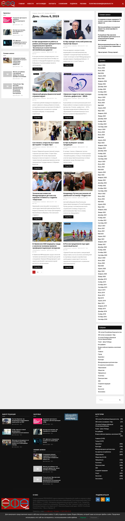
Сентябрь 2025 (102, 94)
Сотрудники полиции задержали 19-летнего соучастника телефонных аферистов (19, 61)
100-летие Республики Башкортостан (110, 332)
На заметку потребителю (106, 365)
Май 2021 (101, 233)
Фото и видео (41, 3)
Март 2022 (101, 207)
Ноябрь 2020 (102, 250)
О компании (63, 3)
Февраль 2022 (102, 209)
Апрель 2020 (102, 268)
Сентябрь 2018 (102, 319)
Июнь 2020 (101, 263)
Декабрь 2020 (102, 247)
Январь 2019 (102, 308)
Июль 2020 (101, 260)
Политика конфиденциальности (101, 3)
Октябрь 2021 (102, 220)
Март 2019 (101, 303)
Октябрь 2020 (102, 252)
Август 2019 (101, 290)
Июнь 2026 (101, 70)
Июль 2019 (101, 292)
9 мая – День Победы (105, 342)
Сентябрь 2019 (102, 287)
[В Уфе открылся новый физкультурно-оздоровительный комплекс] (6, 432)
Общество (36, 73)
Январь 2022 (102, 212)
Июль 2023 (101, 164)
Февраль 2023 (102, 177)
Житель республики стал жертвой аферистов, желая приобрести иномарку (19, 74)
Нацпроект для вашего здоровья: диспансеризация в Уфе (20, 20)
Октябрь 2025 (102, 92)
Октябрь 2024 (102, 124)
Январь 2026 (102, 84)
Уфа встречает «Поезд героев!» (108, 52)
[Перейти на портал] (71, 420)
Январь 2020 (102, 276)
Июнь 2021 (101, 231)
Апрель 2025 (102, 108)
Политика (101, 375)
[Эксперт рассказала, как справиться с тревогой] (7, 32)
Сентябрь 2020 (102, 255)
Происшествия (102, 378)
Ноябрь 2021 (102, 217)
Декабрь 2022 (102, 183)
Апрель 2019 (102, 300)
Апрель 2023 (102, 172)
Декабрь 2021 (102, 215)
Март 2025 (101, 110)
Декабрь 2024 (102, 118)
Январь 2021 (102, 244)
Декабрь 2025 (102, 86)
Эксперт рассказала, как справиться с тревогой (19, 31)
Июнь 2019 (41, 13)
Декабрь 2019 (102, 279)
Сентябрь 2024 (102, 127)
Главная (22, 3)
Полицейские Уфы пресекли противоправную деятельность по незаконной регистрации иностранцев (18, 88)
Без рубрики (102, 344)
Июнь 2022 (101, 199)
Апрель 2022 (102, 204)
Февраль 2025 (102, 113)
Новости (30, 3)
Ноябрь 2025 (102, 89)
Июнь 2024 (101, 134)
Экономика (67, 223)
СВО (99, 381)
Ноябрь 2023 (102, 153)
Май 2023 (101, 169)
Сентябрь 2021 (102, 223)
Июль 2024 (101, 132)
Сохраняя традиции (104, 383)
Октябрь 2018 (102, 316)
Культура (67, 21)
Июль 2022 (101, 196)
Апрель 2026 (102, 76)
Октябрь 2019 (102, 284)
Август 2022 (101, 193)
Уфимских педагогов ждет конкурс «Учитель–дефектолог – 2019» (77, 95)
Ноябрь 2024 (102, 121)
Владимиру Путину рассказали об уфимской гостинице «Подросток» (77, 194)
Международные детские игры (46, 173)
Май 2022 (101, 201)
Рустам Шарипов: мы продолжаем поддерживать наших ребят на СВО (20, 420)
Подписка (73, 3)
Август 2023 (101, 161)
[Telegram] (108, 499)
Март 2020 (101, 271)
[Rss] (103, 499)
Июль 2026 (101, 68)
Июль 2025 (101, 100)
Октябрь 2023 (102, 156)
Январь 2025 (102, 116)
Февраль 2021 (102, 242)
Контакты (52, 3)
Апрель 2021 (102, 236)
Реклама (83, 3)
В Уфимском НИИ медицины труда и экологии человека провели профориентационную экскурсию (46, 246)
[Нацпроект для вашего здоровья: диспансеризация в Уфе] (7, 20)
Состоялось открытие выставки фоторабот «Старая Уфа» (45, 144)
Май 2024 (101, 137)
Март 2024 (101, 143)
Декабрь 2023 (102, 151)
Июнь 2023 (101, 167)
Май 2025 (101, 105)
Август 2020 (101, 258)
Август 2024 (101, 129)
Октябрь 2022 (102, 188)
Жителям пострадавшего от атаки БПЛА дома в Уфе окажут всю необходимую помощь (20, 443)
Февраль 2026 (102, 81)
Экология (101, 389)
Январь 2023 (102, 180)
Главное (36, 173)
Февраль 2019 (102, 306)
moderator (43, 52)
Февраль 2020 (102, 274)
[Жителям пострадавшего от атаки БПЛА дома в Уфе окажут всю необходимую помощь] (6, 442)
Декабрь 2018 (102, 311)
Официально (102, 373)
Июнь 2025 (101, 102)
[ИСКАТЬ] (120, 400)
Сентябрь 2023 (102, 159)
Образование (68, 73)
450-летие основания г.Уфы (106, 335)
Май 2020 (101, 266)
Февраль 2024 (102, 145)
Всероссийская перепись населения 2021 (108, 434)
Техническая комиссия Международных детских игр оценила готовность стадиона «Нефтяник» (44, 196)
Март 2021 (101, 239)
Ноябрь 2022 (102, 185)
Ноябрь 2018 (102, 314)
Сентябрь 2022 (102, 191)
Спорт (56, 173)
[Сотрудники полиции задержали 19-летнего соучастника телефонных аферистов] (7, 60)
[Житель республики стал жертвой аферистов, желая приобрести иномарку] (7, 74)
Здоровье (36, 223)
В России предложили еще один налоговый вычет (76, 245)
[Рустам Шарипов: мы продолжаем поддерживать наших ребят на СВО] (6, 421)
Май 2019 (101, 298)
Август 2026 (101, 65)
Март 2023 (101, 175)
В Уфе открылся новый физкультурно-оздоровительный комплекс (20, 431)
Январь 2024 (102, 148)
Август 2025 (101, 97)
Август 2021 (101, 225)
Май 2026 (101, 73)
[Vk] (98, 499)
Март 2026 (101, 78)
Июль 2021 (101, 228)
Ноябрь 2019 (102, 282)
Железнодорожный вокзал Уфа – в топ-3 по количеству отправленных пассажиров (109, 46)
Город (35, 21)
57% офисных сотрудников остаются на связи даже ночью (20, 42)
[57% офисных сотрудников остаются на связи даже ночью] (7, 43)
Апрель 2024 (102, 140)
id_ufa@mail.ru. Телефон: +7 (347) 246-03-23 (57, 511)
